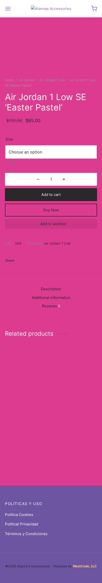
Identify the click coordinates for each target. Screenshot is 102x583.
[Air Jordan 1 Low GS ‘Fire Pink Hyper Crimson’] (27, 361)
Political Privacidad (21, 524)
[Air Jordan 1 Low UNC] (27, 427)
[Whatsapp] (47, 260)
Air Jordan (27, 80)
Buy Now (51, 210)
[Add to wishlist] (47, 379)
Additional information (51, 297)
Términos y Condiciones (26, 533)
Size (9, 139)
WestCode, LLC (85, 566)
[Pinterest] (38, 260)
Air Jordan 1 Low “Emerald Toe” (67, 445)
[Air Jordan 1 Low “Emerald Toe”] (75, 427)
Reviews (51, 306)
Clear (13, 162)
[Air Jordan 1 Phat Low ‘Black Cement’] (75, 360)
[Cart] (94, 9)
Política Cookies (19, 514)
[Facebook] (20, 260)
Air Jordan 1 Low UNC (24, 444)
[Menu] (8, 8)
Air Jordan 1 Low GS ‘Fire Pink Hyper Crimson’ (22, 384)
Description (51, 289)
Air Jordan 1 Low (52, 80)
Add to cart (51, 194)
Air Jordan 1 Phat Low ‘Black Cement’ (72, 379)
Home (9, 80)
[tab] (51, 289)
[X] (29, 260)
